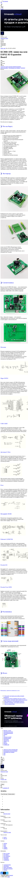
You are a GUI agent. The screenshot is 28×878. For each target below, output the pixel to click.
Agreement (5, 858)
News (4, 844)
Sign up (5, 838)
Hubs (4, 846)
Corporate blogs (7, 864)
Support (11, 875)
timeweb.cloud (6, 813)
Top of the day (4, 794)
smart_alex (3, 48)
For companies (6, 856)
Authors (5, 847)
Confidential (6, 860)
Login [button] (2, 9)
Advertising (6, 866)
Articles (5, 843)
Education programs (8, 868)
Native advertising (7, 867)
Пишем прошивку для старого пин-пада (14, 702)
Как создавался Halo (10, 704)
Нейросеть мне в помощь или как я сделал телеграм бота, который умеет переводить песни (15, 699)
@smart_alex (4, 779)
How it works (6, 853)
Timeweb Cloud (7, 832)
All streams (5, 1)
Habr (8, 876)
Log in (4, 837)
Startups (5, 870)
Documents (6, 857)
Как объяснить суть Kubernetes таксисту (14, 701)
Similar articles (11, 794)
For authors (6, 854)
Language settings (5, 875)
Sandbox (5, 848)
